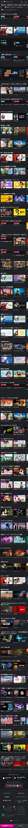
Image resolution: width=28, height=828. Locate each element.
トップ (4, 4)
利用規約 (7, 797)
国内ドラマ (10, 4)
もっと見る (14, 54)
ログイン (21, 825)
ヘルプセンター (7, 793)
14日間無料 (7, 825)
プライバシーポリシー (21, 797)
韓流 (20, 4)
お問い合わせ (21, 793)
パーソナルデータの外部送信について (21, 801)
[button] (1, 7)
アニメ (15, 4)
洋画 (24, 4)
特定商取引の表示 (7, 800)
